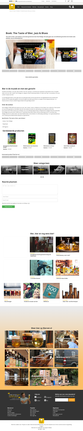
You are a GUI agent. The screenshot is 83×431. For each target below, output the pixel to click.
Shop (51, 7)
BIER (10, 1)
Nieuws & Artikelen (26, 7)
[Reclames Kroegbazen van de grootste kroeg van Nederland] (41, 244)
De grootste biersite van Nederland (25, 1)
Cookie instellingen (12, 415)
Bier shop (32, 414)
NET (13, 1)
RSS (47, 400)
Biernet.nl (33, 427)
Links (54, 412)
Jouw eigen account (57, 414)
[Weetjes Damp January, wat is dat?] (67, 244)
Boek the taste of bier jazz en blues (28, 11)
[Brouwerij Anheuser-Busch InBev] (67, 267)
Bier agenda (33, 415)
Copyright (55, 411)
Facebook (38, 397)
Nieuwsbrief (56, 415)
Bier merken (33, 409)
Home (11, 11)
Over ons (9, 409)
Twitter (38, 400)
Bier (18, 7)
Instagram (48, 397)
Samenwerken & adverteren (14, 414)
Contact (43, 1)
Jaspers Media (48, 427)
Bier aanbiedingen (34, 411)
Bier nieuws (33, 412)
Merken (34, 7)
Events (47, 7)
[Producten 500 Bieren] (51, 291)
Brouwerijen (41, 7)
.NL (16, 1)
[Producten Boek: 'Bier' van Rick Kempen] (70, 291)
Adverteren (48, 1)
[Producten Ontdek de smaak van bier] (31, 291)
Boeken (18, 11)
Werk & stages (11, 412)
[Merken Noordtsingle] (12, 291)
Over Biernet (54, 1)
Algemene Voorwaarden (59, 409)
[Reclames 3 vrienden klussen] (41, 267)
